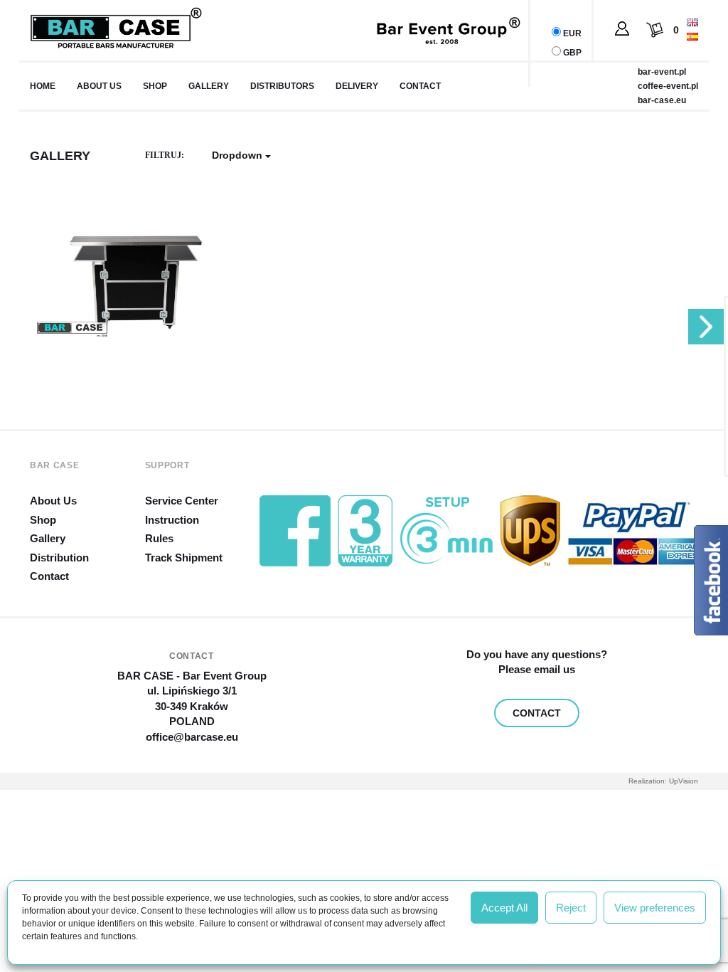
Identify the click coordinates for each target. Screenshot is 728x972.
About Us (53, 501)
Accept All (504, 908)
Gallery (47, 538)
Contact (420, 86)
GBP (572, 53)
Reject (571, 908)
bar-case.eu (662, 100)
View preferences (654, 908)
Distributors (282, 86)
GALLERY (208, 86)
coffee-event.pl (668, 86)
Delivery (357, 86)
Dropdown (238, 155)
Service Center (181, 501)
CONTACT (537, 713)
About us (99, 86)
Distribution (59, 557)
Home (42, 86)
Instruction (172, 520)
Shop (155, 86)
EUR (572, 33)
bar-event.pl (662, 72)
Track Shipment (184, 557)
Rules (159, 538)
